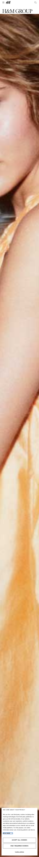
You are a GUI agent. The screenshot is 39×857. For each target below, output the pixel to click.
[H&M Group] (19, 2)
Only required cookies (19, 846)
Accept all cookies (19, 840)
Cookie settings (19, 852)
